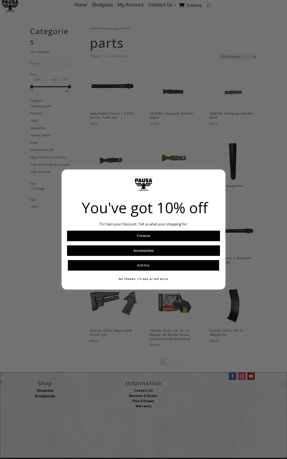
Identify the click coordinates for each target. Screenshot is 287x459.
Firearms (143, 236)
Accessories (143, 251)
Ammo (143, 265)
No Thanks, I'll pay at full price (143, 279)
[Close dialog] (220, 174)
